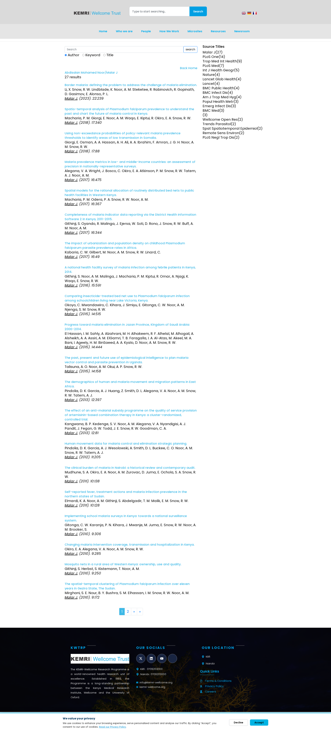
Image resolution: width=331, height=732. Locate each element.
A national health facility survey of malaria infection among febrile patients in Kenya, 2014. (130, 269)
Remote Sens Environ (221, 133)
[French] (255, 13)
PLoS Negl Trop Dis (218, 137)
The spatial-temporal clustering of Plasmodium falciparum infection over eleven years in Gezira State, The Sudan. (127, 586)
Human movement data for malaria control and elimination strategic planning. (126, 444)
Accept (259, 722)
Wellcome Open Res (220, 119)
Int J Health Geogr (218, 70)
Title (109, 55)
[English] (244, 13)
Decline (238, 722)
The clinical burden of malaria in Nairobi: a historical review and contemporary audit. (130, 468)
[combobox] (159, 11)
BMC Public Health (218, 88)
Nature (209, 74)
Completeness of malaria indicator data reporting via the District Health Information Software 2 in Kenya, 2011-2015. (130, 217)
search (190, 49)
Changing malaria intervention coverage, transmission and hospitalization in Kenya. (129, 545)
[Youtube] (161, 658)
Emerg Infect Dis (217, 106)
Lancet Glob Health (219, 79)
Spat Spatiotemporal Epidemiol (230, 128)
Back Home (188, 68)
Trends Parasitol (217, 124)
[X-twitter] (140, 658)
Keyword (92, 55)
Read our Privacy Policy (112, 727)
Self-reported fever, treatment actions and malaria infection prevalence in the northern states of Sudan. (126, 494)
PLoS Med (211, 65)
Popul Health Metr (218, 101)
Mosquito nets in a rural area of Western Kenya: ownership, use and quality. (123, 564)
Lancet (208, 83)
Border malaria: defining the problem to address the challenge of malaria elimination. (131, 85)
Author (73, 55)
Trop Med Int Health (220, 61)
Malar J (209, 52)
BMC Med (211, 110)
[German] (249, 13)
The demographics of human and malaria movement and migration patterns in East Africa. (130, 384)
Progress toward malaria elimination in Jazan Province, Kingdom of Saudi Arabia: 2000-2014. (127, 327)
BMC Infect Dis (215, 92)
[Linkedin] (151, 658)
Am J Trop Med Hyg (219, 97)
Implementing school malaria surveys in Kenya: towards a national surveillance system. (126, 518)
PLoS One (211, 56)
